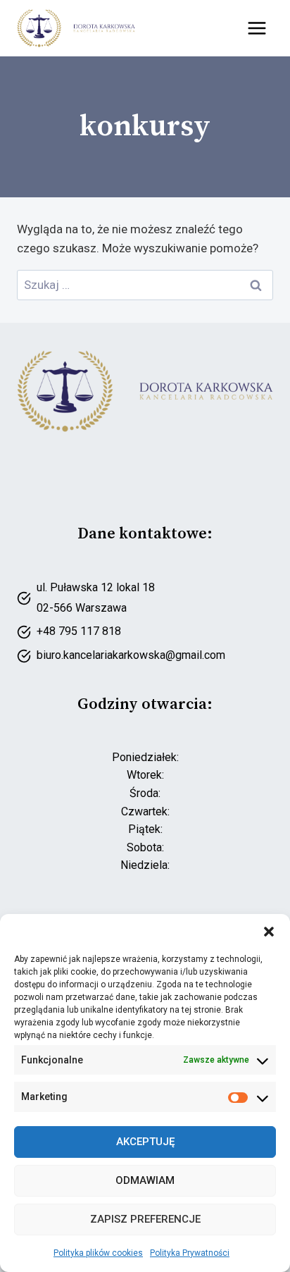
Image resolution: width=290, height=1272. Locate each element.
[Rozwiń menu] (256, 27)
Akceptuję (145, 1141)
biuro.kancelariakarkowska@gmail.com (131, 655)
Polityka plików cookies (98, 1253)
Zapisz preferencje (145, 1219)
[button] (269, 932)
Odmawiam (145, 1180)
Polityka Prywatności (189, 1253)
